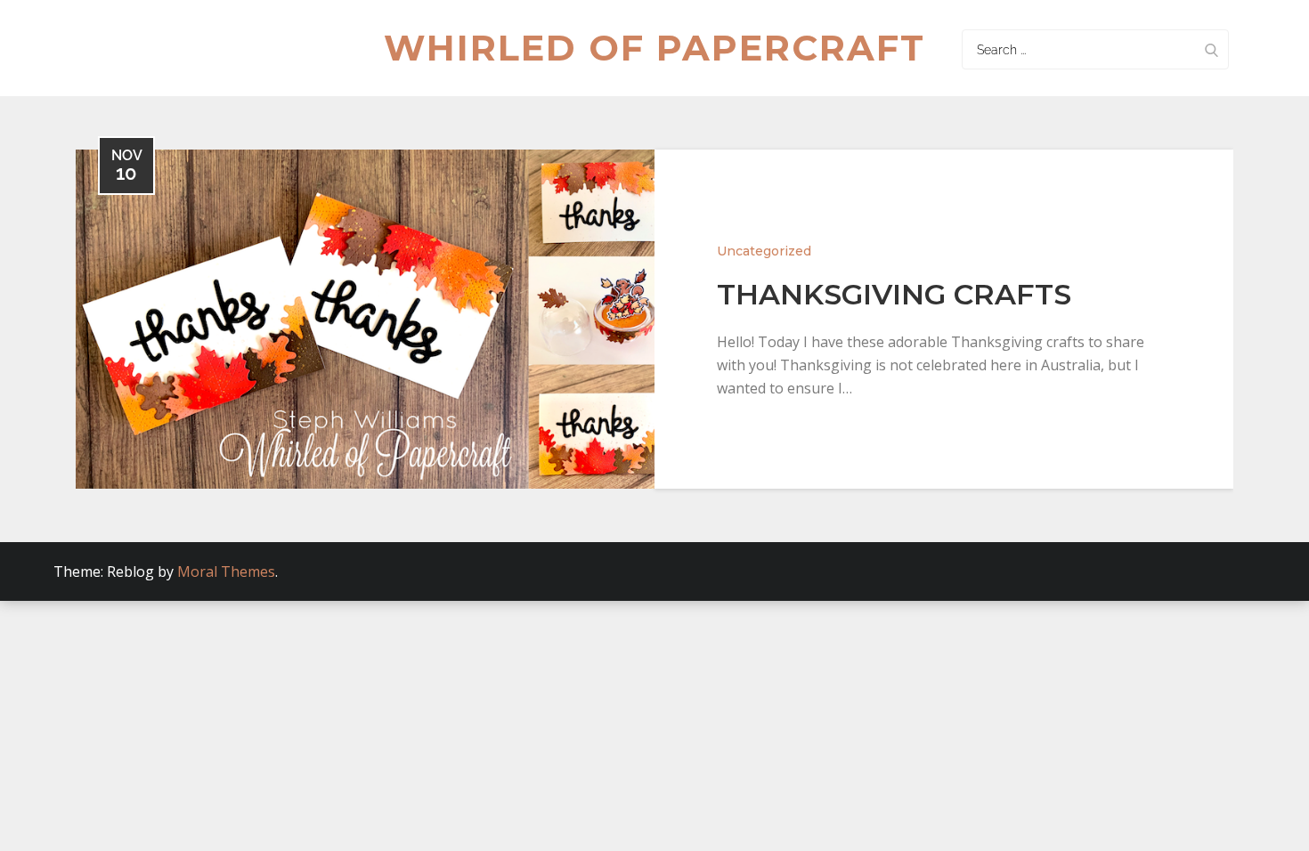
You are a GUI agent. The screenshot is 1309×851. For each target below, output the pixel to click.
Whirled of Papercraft (654, 47)
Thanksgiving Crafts (894, 294)
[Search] (1211, 49)
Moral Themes (226, 571)
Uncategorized (764, 251)
